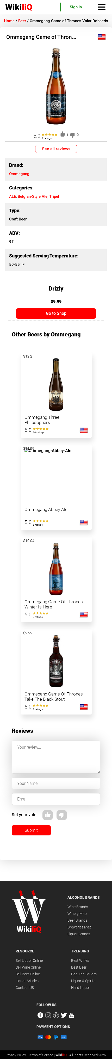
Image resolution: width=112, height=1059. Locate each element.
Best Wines (80, 960)
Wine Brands (77, 907)
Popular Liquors (84, 974)
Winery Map (77, 914)
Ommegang (19, 173)
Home (9, 21)
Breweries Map (79, 927)
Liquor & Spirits (83, 981)
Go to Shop (56, 313)
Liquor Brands (78, 934)
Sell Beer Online (28, 974)
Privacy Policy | (16, 1055)
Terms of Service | (41, 1055)
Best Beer (78, 967)
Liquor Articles (27, 981)
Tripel (54, 196)
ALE (12, 196)
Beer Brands (77, 920)
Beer (22, 21)
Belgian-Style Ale (32, 196)
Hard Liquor (80, 988)
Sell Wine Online (28, 967)
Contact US (25, 988)
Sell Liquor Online (29, 960)
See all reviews (56, 148)
